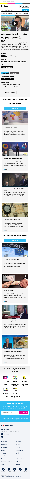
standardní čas (15, 87)
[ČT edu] (4, 7)
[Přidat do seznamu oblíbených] (25, 113)
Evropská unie (5, 84)
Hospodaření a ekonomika (18, 61)
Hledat (25, 10)
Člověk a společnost (7, 79)
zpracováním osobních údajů (15, 420)
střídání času (16, 84)
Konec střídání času (7, 67)
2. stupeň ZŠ (5, 73)
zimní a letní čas (5, 87)
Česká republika (11, 13)
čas (11, 84)
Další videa (15, 108)
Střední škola (14, 73)
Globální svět (5, 61)
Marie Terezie (25, 13)
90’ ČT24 (4, 56)
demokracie (18, 13)
